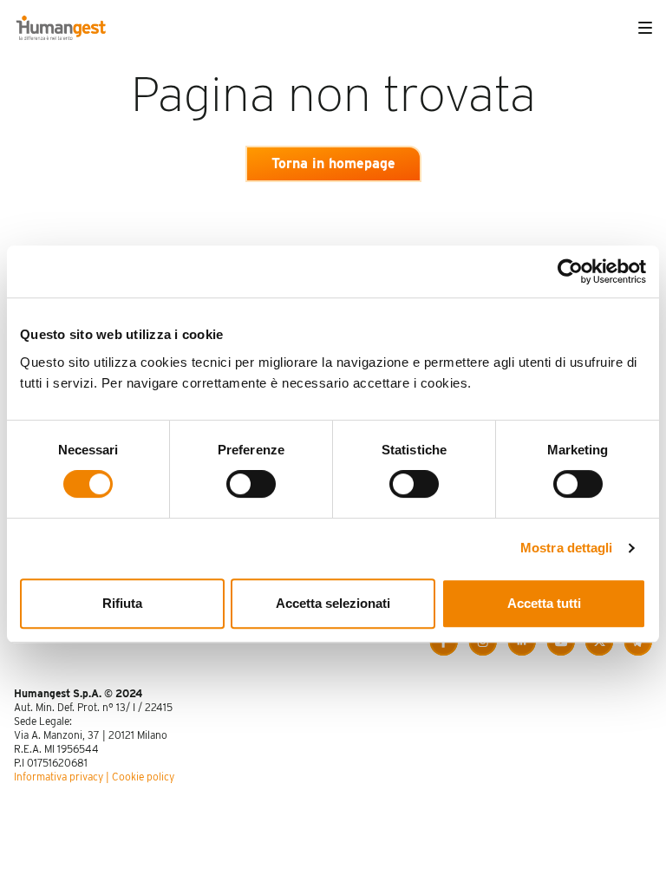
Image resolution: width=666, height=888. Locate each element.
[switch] (251, 484)
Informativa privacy (58, 776)
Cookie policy (143, 776)
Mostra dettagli (566, 547)
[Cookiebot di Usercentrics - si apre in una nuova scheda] (570, 271)
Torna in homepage (333, 163)
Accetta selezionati (333, 603)
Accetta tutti (544, 603)
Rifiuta (122, 603)
